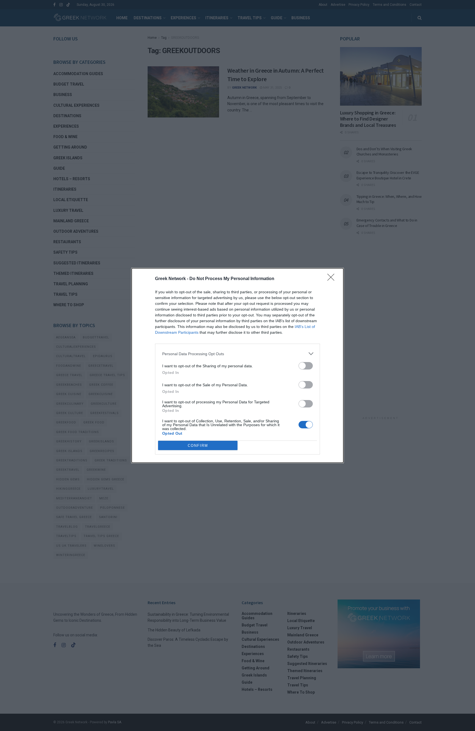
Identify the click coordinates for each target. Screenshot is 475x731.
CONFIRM (198, 445)
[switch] (306, 365)
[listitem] (237, 354)
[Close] (332, 279)
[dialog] (237, 365)
